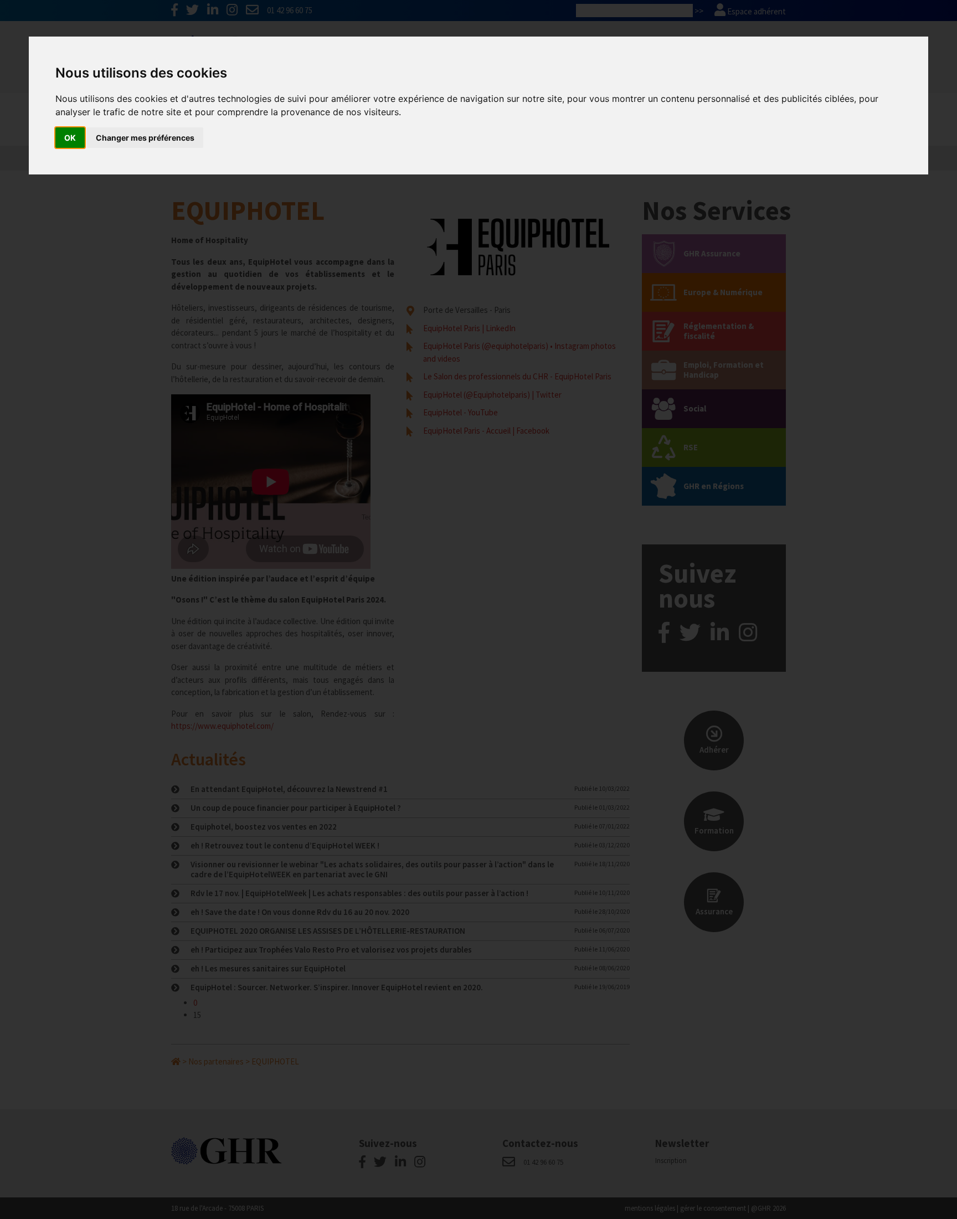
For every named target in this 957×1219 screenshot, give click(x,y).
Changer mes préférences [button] (145, 137)
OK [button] (70, 137)
